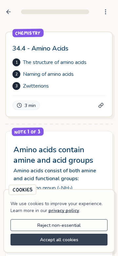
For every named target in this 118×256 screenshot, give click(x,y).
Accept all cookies (59, 240)
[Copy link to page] (101, 105)
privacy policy (64, 210)
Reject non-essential (59, 225)
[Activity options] (105, 12)
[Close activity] (8, 12)
